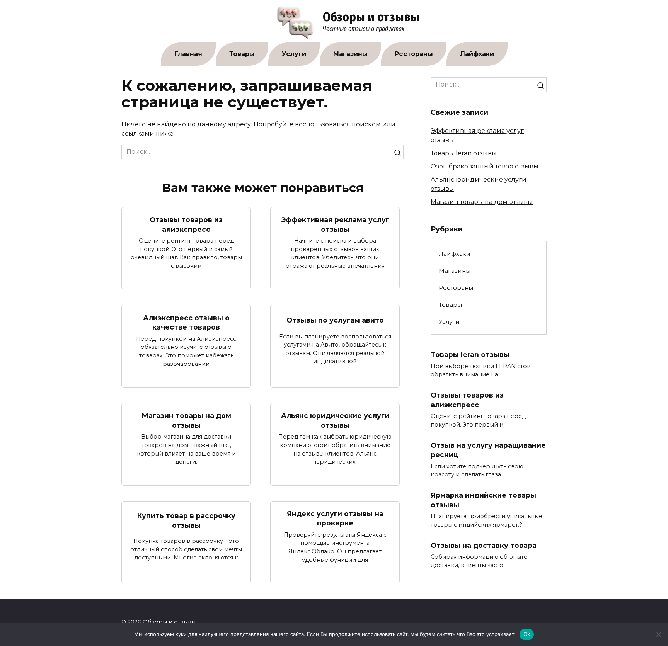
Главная (188, 54)
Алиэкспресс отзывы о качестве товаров (186, 322)
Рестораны (414, 54)
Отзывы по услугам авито (335, 320)
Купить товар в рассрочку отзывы (186, 520)
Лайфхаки (477, 54)
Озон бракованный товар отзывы (484, 166)
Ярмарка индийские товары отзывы (483, 500)
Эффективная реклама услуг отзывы (335, 224)
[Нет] (658, 634)
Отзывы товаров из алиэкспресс (186, 224)
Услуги (294, 54)
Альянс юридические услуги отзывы (335, 420)
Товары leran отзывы (464, 153)
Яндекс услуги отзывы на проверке (335, 518)
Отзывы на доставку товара (484, 545)
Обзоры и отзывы (371, 17)
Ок (526, 634)
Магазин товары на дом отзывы (186, 420)
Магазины (350, 54)
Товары (242, 54)
